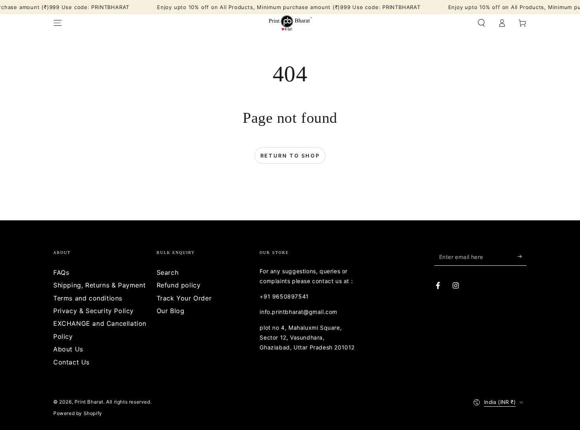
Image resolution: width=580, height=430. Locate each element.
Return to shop (290, 155)
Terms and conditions (87, 298)
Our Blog (171, 311)
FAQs (61, 272)
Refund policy (179, 285)
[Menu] (57, 23)
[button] (481, 23)
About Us (68, 349)
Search (168, 272)
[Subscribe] (522, 256)
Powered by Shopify (77, 413)
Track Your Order (184, 298)
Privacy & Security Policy (93, 311)
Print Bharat (89, 402)
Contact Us (71, 362)
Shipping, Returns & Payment (99, 285)
